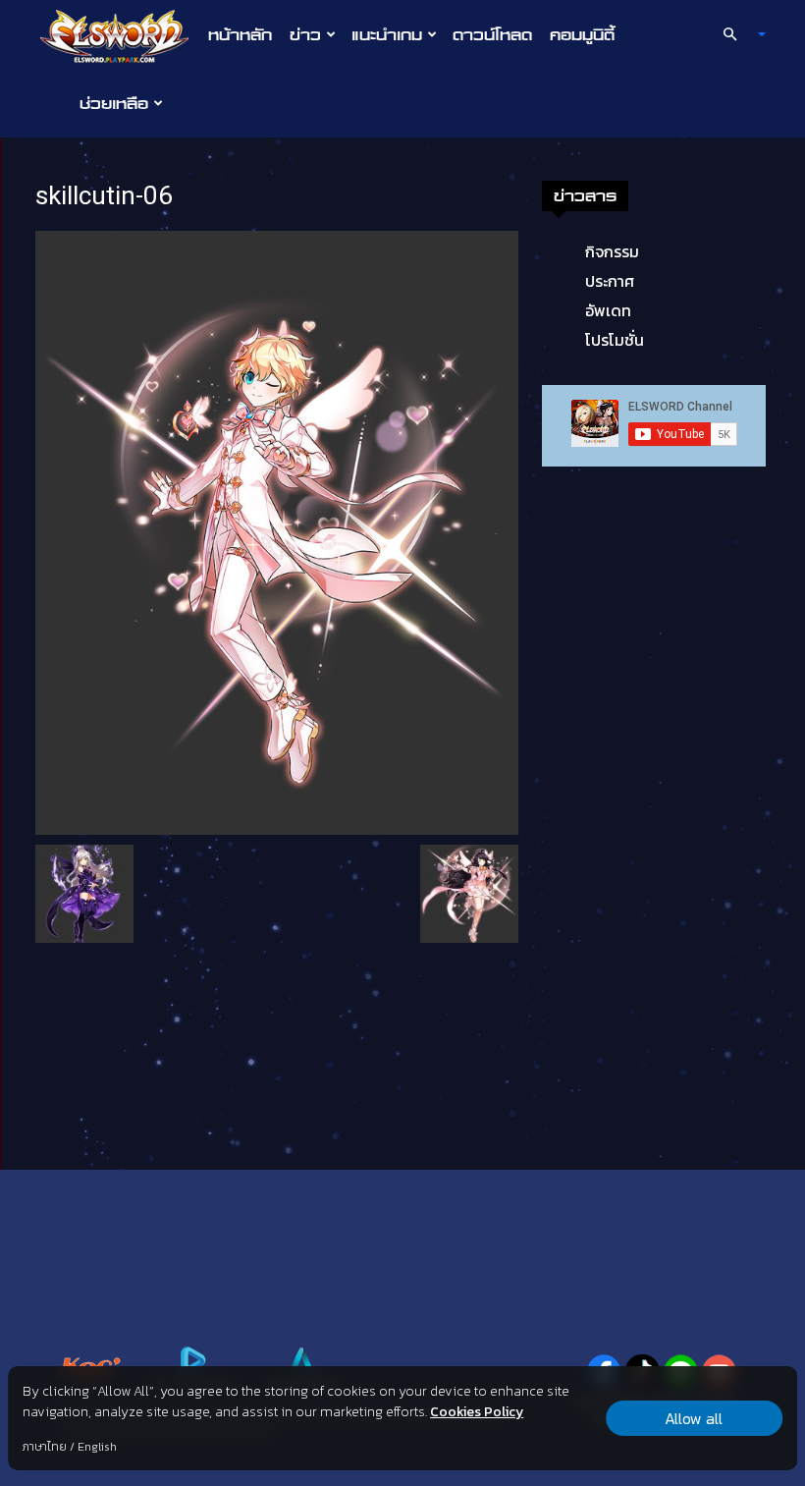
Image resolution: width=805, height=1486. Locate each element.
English (97, 1447)
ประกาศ (609, 281)
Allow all (694, 1418)
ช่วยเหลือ (114, 103)
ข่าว (305, 34)
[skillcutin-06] (276, 531)
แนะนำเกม (386, 34)
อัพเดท (608, 310)
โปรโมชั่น (614, 340)
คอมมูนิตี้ (582, 34)
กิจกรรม (612, 251)
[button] (736, 34)
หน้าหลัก (240, 34)
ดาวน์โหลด (492, 34)
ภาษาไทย (45, 1447)
